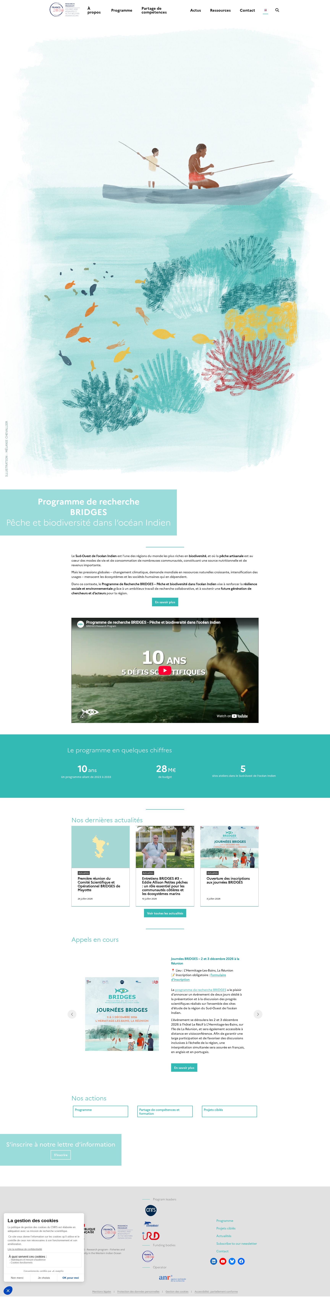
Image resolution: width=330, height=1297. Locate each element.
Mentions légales (101, 1291)
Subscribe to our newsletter (236, 1243)
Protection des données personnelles (138, 1291)
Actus (195, 10)
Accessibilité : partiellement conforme (216, 1291)
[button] (72, 1014)
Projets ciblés (225, 1228)
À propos (94, 10)
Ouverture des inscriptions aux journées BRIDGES (228, 880)
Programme (121, 10)
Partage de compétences (154, 10)
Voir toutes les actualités (165, 913)
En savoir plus (165, 602)
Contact (247, 10)
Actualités (223, 1236)
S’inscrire (60, 1155)
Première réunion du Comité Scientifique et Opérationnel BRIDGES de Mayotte (99, 884)
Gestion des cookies (177, 1291)
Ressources (220, 10)
